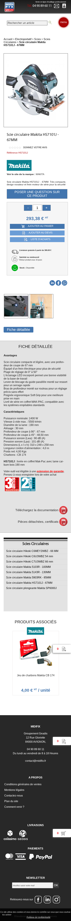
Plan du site (11, 801)
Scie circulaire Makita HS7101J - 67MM (29, 582)
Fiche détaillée (18, 330)
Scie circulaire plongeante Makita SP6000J (31, 588)
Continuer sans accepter (39, 914)
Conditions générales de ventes (22, 784)
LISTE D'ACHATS (40, 239)
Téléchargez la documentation (37, 510)
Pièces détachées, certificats (38, 521)
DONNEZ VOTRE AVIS (35, 147)
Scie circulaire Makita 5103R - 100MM (28, 566)
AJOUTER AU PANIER (40, 226)
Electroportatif (23, 39)
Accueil (8, 39)
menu (63, 22)
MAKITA (40, 174)
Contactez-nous (13, 795)
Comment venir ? (14, 806)
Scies (37, 39)
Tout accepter (19, 914)
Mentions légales (14, 790)
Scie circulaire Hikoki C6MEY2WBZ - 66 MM (32, 551)
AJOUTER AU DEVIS (41, 232)
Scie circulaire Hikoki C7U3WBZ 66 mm (29, 561)
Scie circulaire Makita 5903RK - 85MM (28, 577)
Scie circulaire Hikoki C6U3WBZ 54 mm (29, 556)
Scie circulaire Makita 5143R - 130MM (28, 572)
